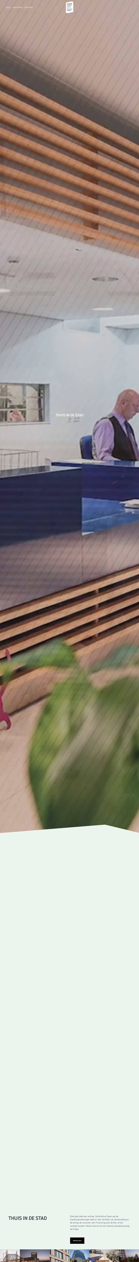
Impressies (18, 7)
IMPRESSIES (77, 1241)
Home (8, 7)
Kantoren (29, 7)
